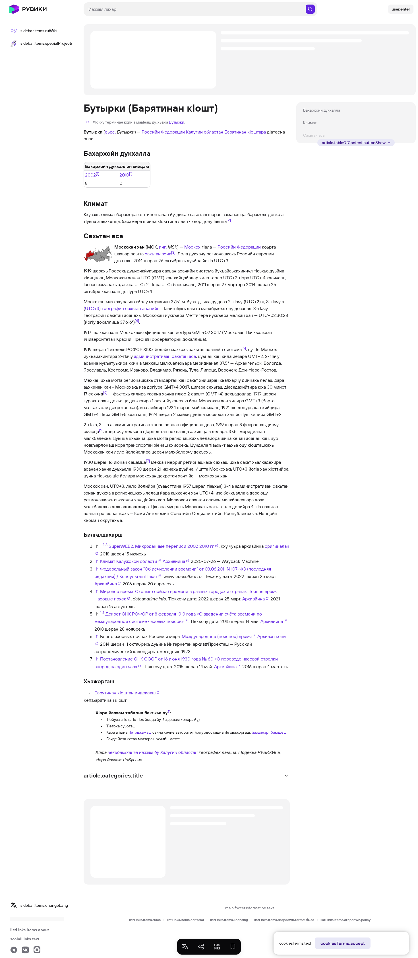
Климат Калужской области (128, 561)
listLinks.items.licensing (229, 920)
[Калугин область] (89, 755)
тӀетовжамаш (140, 732)
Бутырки (176, 122)
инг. (163, 247)
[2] (229, 220)
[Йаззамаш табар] (89, 725)
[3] (173, 252)
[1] (97, 173)
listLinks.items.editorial (185, 920)
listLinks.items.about (29, 929)
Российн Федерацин (163, 132)
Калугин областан (204, 132)
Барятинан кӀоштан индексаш (125, 693)
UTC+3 (92, 308)
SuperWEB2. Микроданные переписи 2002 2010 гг (161, 546)
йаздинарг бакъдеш (269, 732)
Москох (192, 247)
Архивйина (174, 561)
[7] (148, 460)
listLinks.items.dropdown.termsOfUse (284, 920)
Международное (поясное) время (217, 636)
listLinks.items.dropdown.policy (345, 920)
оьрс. (110, 132)
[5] (244, 348)
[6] (105, 392)
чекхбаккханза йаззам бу (133, 752)
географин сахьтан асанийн (131, 308)
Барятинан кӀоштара (245, 132)
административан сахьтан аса (165, 356)
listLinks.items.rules (145, 920)
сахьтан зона (158, 254)
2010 (124, 175)
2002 (90, 175)
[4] (137, 320)
